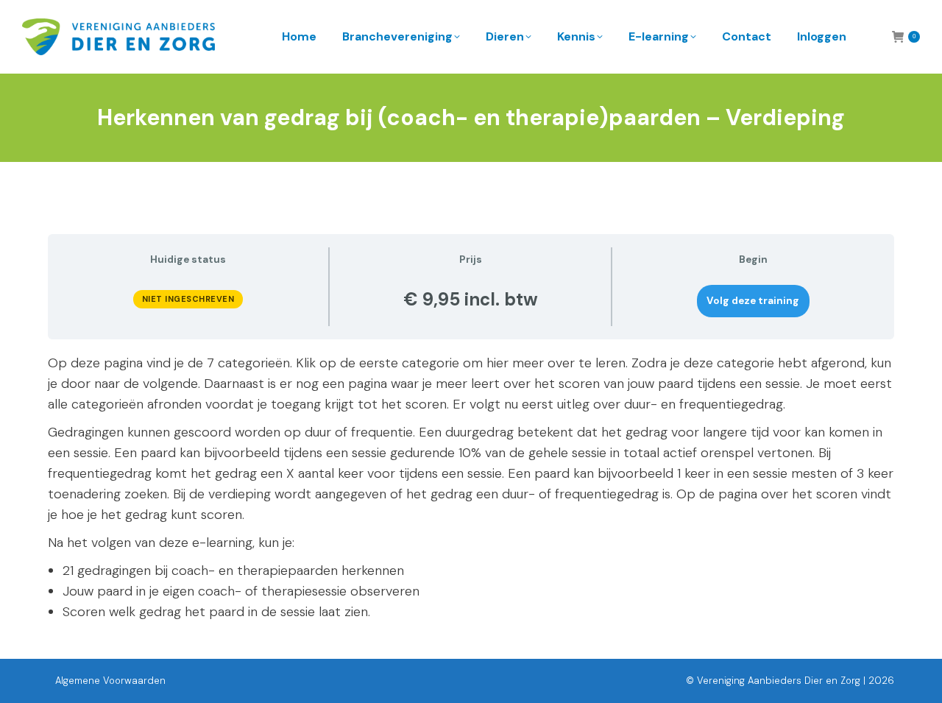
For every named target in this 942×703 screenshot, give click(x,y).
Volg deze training (752, 300)
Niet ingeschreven (188, 299)
